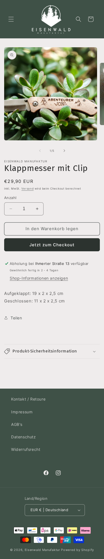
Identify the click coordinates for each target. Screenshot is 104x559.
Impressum (21, 411)
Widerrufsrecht (25, 449)
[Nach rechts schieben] (64, 151)
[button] (11, 19)
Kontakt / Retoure (28, 399)
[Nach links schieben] (40, 151)
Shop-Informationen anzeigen (39, 278)
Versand (27, 188)
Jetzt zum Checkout (52, 244)
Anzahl (10, 197)
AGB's (16, 424)
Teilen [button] (16, 317)
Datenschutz (23, 436)
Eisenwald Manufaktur (42, 550)
